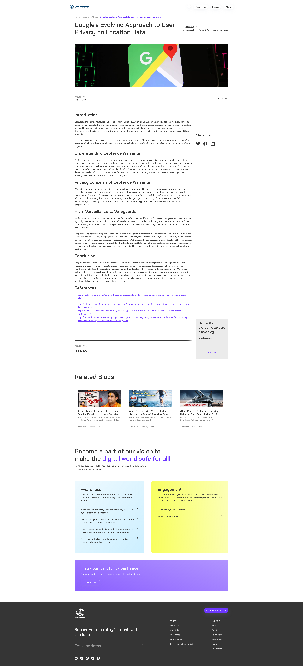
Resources (87, 17)
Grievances (217, 648)
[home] (79, 7)
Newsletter (217, 639)
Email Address (205, 338)
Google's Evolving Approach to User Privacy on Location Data (130, 17)
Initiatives (174, 625)
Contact (215, 644)
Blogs (95, 17)
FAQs (214, 625)
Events (215, 630)
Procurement (176, 639)
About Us (174, 630)
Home (77, 17)
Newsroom (217, 634)
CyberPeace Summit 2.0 (181, 644)
